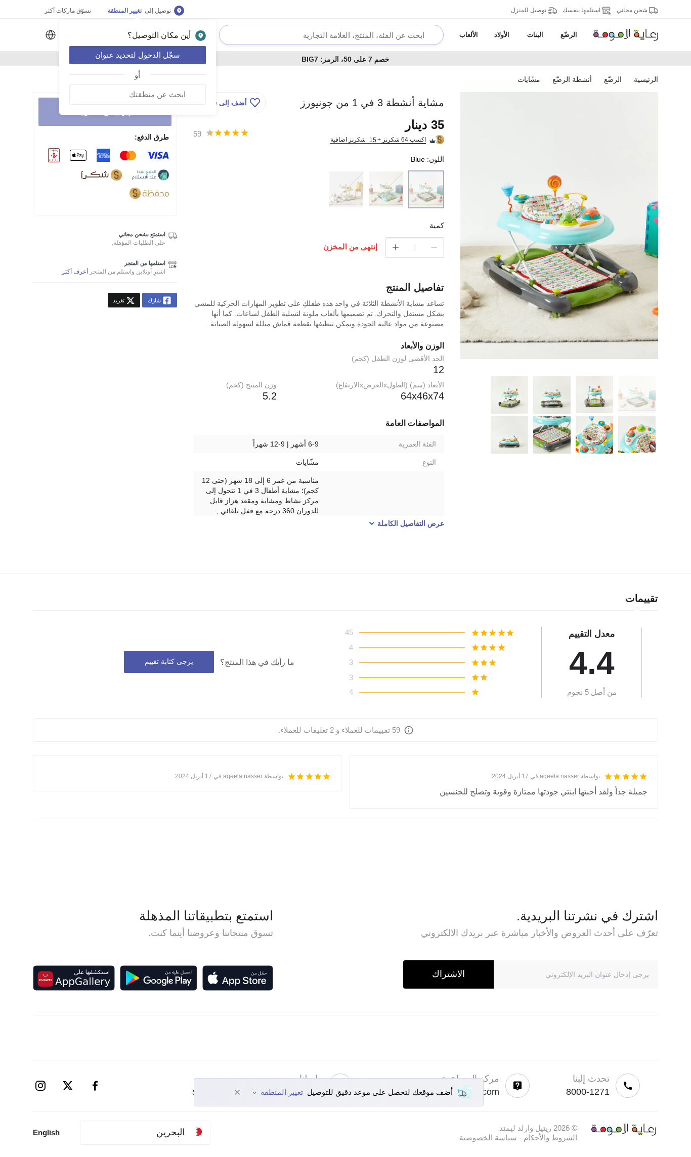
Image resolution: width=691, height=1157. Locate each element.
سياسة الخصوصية (488, 1137)
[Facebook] (95, 1086)
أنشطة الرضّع (572, 79)
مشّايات (528, 79)
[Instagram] (40, 1086)
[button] (231, 102)
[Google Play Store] (158, 978)
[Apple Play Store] (237, 978)
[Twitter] (68, 1086)
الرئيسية (646, 79)
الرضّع (613, 79)
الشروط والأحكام (550, 1137)
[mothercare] (621, 35)
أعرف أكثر (75, 271)
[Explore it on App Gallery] (74, 978)
